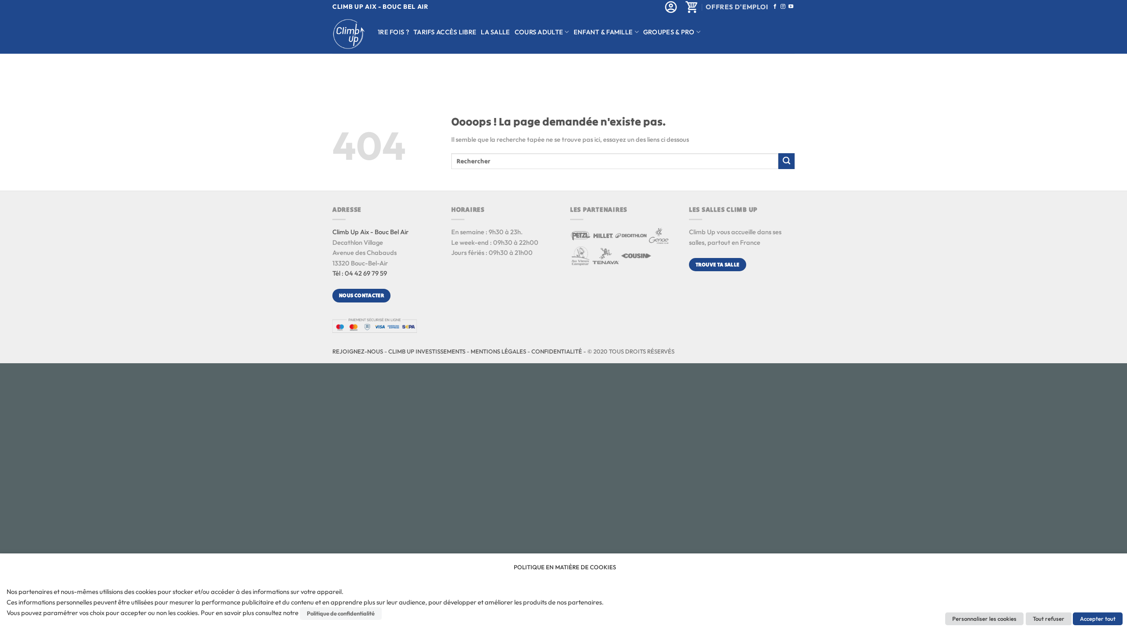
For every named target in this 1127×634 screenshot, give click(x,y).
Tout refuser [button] (1048, 618)
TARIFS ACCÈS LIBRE (444, 32)
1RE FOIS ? (393, 32)
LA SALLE (495, 32)
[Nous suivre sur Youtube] (790, 6)
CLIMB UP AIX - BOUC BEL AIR (380, 7)
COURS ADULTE (539, 32)
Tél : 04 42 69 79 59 (359, 273)
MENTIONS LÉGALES (498, 351)
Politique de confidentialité (341, 613)
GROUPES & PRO (669, 32)
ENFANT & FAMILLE (603, 32)
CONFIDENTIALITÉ (556, 351)
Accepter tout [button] (1098, 618)
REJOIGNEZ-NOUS (357, 351)
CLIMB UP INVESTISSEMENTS (426, 351)
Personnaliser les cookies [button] (984, 618)
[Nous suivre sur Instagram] (783, 6)
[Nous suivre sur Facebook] (775, 6)
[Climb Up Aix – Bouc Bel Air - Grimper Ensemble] (348, 34)
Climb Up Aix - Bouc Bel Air (370, 232)
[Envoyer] (786, 161)
